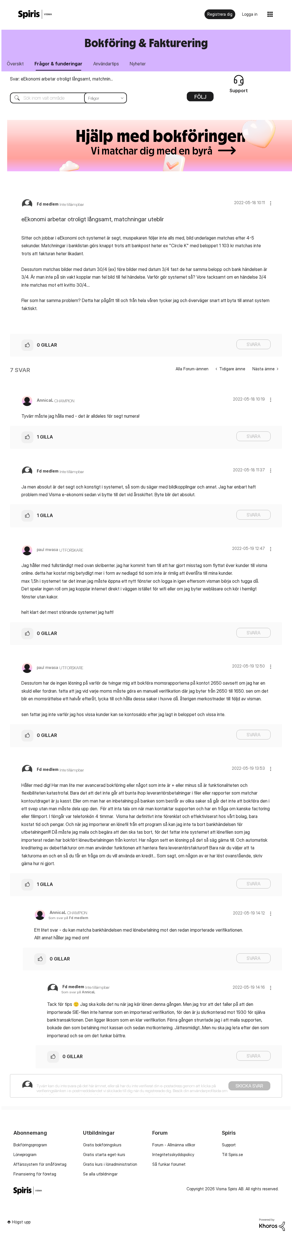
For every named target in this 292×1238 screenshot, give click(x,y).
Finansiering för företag (34, 1173)
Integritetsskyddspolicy (173, 1154)
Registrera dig (219, 14)
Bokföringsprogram (30, 1144)
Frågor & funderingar (58, 64)
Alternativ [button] (200, 98)
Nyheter (138, 64)
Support (229, 1144)
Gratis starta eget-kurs (104, 1154)
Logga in (249, 14)
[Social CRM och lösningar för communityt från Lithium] (272, 1224)
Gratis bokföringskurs (102, 1144)
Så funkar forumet (169, 1164)
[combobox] (64, 98)
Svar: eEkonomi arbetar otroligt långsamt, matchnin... (61, 79)
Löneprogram (24, 1154)
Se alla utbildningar (100, 1173)
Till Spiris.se (232, 1154)
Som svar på (68, 918)
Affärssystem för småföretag (39, 1164)
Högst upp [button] (21, 1221)
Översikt (15, 64)
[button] (270, 203)
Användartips (106, 64)
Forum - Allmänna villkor (173, 1144)
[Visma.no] (35, 14)
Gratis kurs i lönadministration (110, 1164)
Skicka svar (249, 1086)
